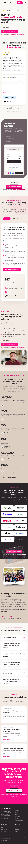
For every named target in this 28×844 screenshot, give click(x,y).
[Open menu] (25, 2)
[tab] (14, 128)
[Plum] (13, 173)
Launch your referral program (11, 269)
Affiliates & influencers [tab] (18, 218)
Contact (17, 829)
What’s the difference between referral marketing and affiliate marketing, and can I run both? (11, 664)
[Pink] (8, 173)
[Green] (12, 173)
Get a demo (6, 27)
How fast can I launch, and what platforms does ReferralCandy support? (11, 645)
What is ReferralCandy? (9, 637)
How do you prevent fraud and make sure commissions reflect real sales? (11, 681)
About (16, 827)
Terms (6, 840)
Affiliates (17, 812)
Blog (2, 827)
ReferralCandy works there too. (17, 34)
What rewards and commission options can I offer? (11, 672)
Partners (17, 831)
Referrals (17, 810)
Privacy (2, 840)
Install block (19, 173)
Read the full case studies (9, 477)
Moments (17, 814)
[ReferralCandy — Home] (6, 2)
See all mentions (6, 92)
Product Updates (19, 820)
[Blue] (10, 173)
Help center (3, 831)
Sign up (19, 2)
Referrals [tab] (7, 218)
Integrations (17, 816)
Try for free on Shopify (10, 31)
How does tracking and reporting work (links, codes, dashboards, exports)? (12, 654)
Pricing (16, 818)
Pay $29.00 (14, 161)
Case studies (4, 829)
